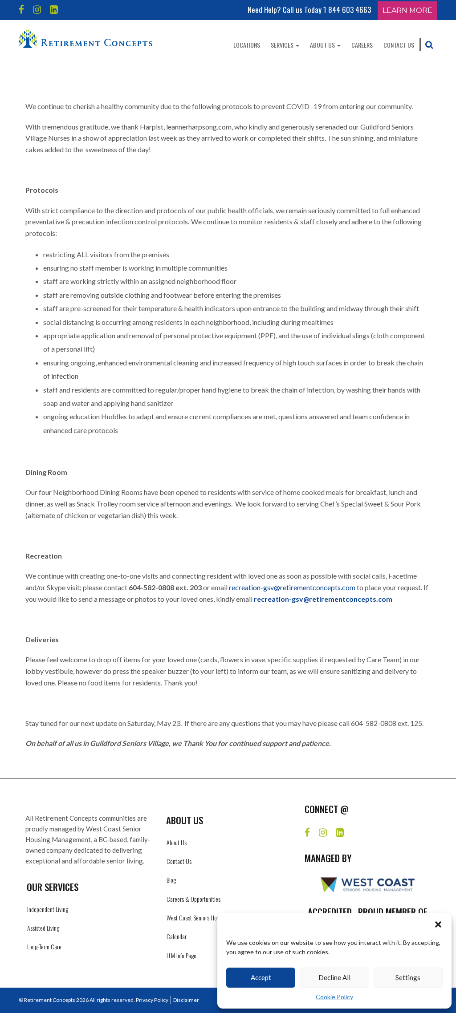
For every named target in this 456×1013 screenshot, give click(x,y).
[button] (438, 924)
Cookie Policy (334, 997)
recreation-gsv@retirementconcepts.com (292, 587)
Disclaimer (186, 1000)
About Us (323, 44)
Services (283, 44)
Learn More (407, 10)
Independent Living (47, 909)
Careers (362, 44)
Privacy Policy (152, 1000)
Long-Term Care (44, 946)
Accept (261, 977)
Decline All (334, 977)
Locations (246, 44)
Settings (407, 977)
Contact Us (398, 44)
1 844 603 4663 (347, 9)
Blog (171, 879)
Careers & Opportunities (193, 899)
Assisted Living (43, 927)
